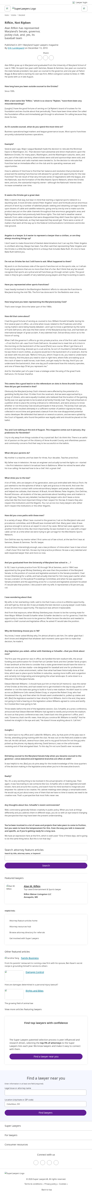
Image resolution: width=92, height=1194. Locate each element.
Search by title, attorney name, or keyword (22, 853)
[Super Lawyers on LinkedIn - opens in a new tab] (56, 1162)
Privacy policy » (51, 1184)
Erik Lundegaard (16, 48)
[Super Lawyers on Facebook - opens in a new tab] (36, 1162)
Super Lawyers (13, 1125)
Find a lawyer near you (46, 1056)
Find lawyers (45, 1112)
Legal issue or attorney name (18, 1088)
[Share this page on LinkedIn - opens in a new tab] (51, 57)
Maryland (22, 15)
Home (7, 15)
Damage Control (35, 972)
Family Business (30, 958)
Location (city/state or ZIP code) (19, 1099)
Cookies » (63, 1184)
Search (46, 865)
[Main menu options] (7, 8)
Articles (13, 15)
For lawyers (11, 1135)
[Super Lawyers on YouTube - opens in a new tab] (49, 1162)
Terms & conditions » (33, 1184)
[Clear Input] (84, 857)
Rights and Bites (34, 990)
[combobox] (46, 858)
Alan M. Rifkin (32, 886)
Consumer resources (16, 1144)
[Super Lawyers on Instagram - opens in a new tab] (42, 1162)
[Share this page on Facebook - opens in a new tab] (39, 57)
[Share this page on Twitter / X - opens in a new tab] (45, 57)
